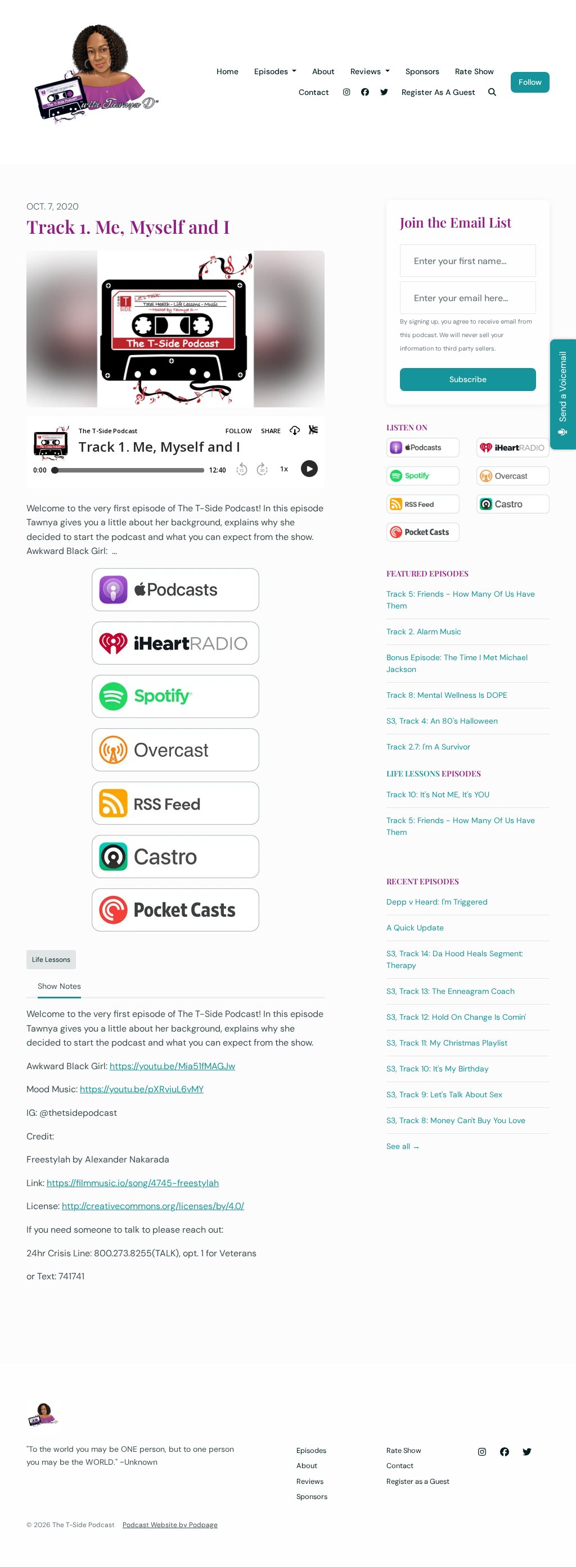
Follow (530, 82)
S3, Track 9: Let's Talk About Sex (444, 1094)
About (323, 71)
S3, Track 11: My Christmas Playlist (446, 1043)
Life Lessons (413, 774)
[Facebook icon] (504, 1452)
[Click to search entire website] (492, 92)
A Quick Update (415, 928)
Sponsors (422, 71)
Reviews (366, 71)
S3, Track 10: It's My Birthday (437, 1069)
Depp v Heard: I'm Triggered (437, 902)
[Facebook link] (365, 92)
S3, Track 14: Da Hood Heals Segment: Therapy (454, 959)
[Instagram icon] (482, 1452)
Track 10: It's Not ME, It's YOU (437, 794)
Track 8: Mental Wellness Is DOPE (446, 695)
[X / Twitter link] (384, 92)
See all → (403, 1146)
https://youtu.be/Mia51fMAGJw (172, 1066)
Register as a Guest (438, 92)
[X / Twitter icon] (527, 1452)
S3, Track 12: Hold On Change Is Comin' (456, 1017)
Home (227, 71)
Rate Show (474, 71)
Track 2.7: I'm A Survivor (428, 747)
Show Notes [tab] (59, 986)
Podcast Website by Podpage (170, 1524)
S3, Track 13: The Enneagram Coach (450, 991)
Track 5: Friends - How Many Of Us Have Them (460, 600)
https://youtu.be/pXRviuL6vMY (142, 1089)
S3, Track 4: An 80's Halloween (442, 721)
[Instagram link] (346, 92)
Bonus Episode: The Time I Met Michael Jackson (457, 663)
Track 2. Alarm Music (423, 631)
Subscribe (468, 379)
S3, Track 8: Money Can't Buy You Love (455, 1120)
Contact (314, 92)
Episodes (272, 71)
